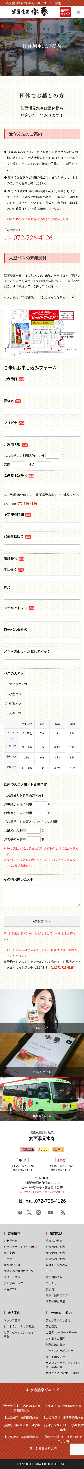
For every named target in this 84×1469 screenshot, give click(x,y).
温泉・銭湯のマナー (58, 1295)
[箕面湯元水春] (30, 15)
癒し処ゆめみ (54, 1277)
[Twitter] (29, 1214)
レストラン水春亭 (57, 1265)
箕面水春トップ (13, 1283)
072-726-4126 (27, 503)
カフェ (50, 1271)
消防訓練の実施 (55, 1344)
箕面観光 (51, 1326)
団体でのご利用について (19, 1271)
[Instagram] (38, 1214)
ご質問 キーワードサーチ (61, 1332)
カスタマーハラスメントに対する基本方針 (63, 1364)
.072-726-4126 (46, 1201)
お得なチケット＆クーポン (20, 1246)
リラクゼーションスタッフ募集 (20, 1334)
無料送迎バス (12, 1265)
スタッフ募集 (12, 1320)
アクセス (9, 1258)
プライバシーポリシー (59, 1350)
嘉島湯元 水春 (42, 1448)
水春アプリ (11, 1289)
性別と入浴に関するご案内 (62, 1373)
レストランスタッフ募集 (19, 1326)
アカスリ (51, 1283)
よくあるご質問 (55, 1338)
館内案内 (9, 1252)
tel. (31, 239)
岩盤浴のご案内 (55, 1258)
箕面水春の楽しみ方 (58, 1320)
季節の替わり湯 (55, 1301)
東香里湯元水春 (63, 1417)
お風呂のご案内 (55, 1246)
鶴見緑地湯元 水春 (63, 1406)
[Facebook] (20, 1214)
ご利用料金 (11, 1240)
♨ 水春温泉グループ (42, 1390)
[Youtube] (50, 1214)
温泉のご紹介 (54, 1240)
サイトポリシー (55, 1356)
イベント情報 (12, 1277)
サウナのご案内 (55, 1252)
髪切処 (50, 1289)
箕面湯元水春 (21, 1417)
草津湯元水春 (21, 1436)
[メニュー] (78, 12)
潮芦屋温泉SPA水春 (21, 1425)
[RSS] (63, 1214)
